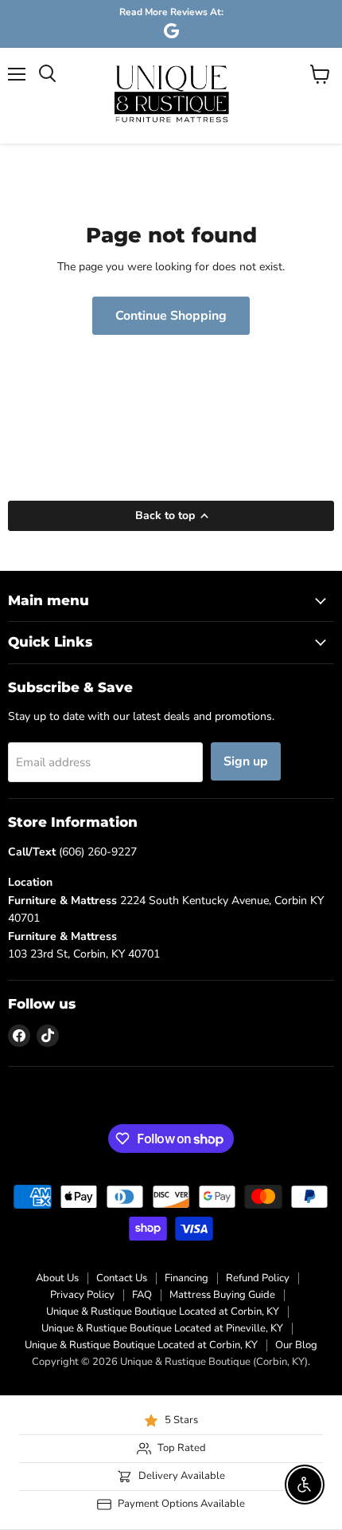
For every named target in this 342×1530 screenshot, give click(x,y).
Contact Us (121, 1278)
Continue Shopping (171, 315)
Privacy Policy (82, 1295)
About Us (57, 1278)
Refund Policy (258, 1278)
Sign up (245, 761)
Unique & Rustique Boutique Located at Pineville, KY (162, 1328)
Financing (186, 1278)
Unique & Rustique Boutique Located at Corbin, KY (162, 1311)
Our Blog (296, 1345)
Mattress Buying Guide (222, 1295)
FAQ (142, 1295)
